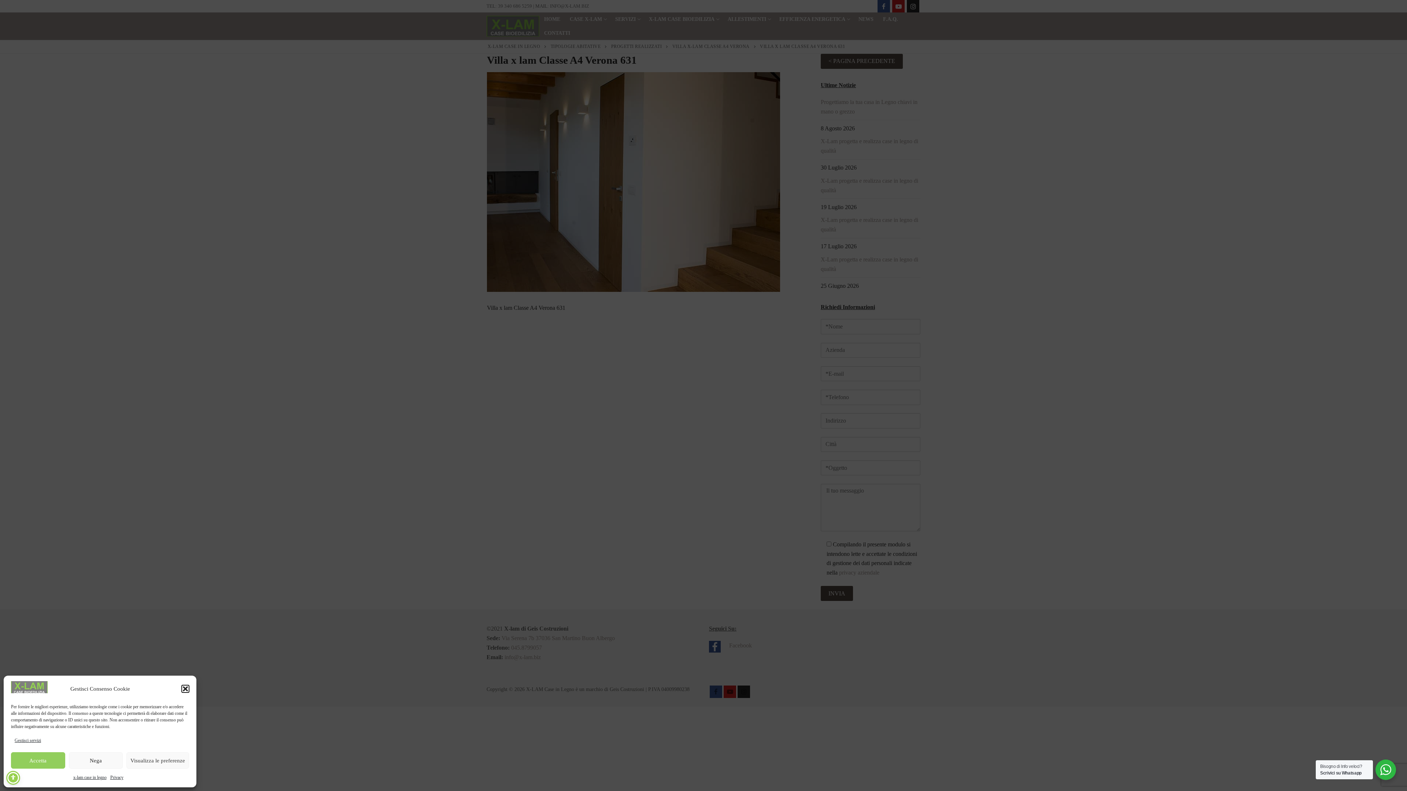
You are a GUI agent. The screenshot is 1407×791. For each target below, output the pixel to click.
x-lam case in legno (90, 777)
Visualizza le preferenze (157, 761)
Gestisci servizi (28, 740)
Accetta (38, 761)
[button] (185, 688)
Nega (96, 761)
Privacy (116, 777)
